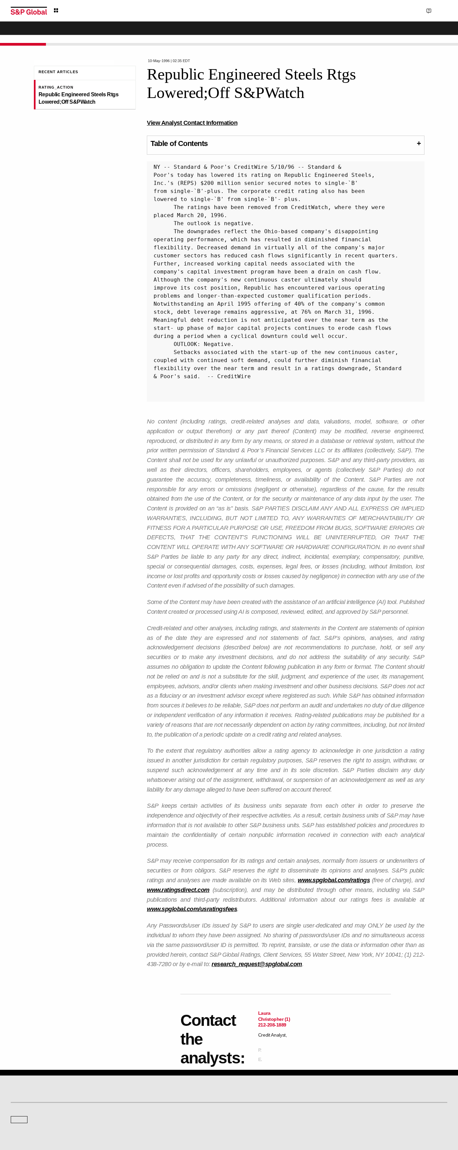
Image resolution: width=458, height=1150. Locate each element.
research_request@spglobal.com (257, 964)
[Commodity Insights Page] (233, 1077)
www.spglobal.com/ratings (334, 880)
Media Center (135, 1131)
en (373, 10)
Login (439, 10)
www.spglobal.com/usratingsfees (192, 909)
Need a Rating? (424, 32)
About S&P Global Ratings (35, 1131)
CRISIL (240, 1131)
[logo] (29, 10)
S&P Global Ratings (40, 1106)
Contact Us (404, 10)
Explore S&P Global (86, 10)
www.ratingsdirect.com (178, 890)
